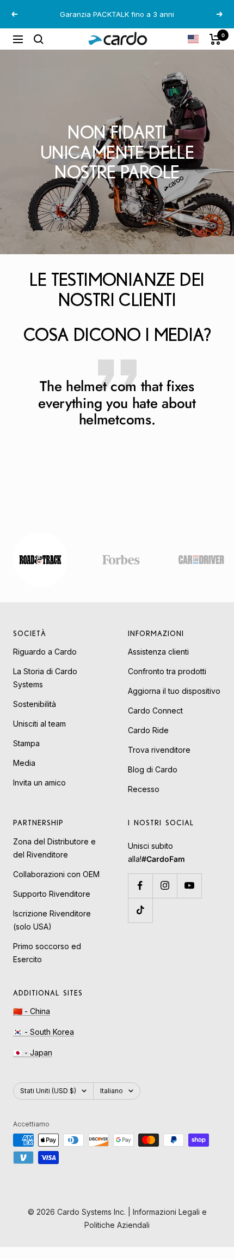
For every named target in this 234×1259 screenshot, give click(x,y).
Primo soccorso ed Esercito (47, 953)
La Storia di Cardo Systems (45, 678)
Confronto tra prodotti (167, 671)
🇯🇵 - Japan (32, 1052)
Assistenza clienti (158, 651)
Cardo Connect (155, 710)
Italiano (111, 1091)
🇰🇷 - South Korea (43, 1031)
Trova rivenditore (159, 749)
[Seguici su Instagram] (164, 885)
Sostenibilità (34, 704)
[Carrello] (215, 39)
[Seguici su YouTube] (189, 885)
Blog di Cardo (152, 769)
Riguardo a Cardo (45, 651)
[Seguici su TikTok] (140, 910)
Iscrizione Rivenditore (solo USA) (52, 920)
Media (24, 763)
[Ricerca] (39, 39)
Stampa (26, 743)
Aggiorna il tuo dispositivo (174, 691)
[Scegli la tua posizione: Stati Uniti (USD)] (193, 39)
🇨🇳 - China (31, 1011)
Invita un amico (39, 782)
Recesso (143, 789)
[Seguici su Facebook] (140, 885)
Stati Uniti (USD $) (48, 1091)
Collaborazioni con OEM (56, 874)
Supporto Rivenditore (51, 893)
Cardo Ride (148, 730)
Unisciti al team (39, 723)
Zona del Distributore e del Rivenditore (54, 848)
